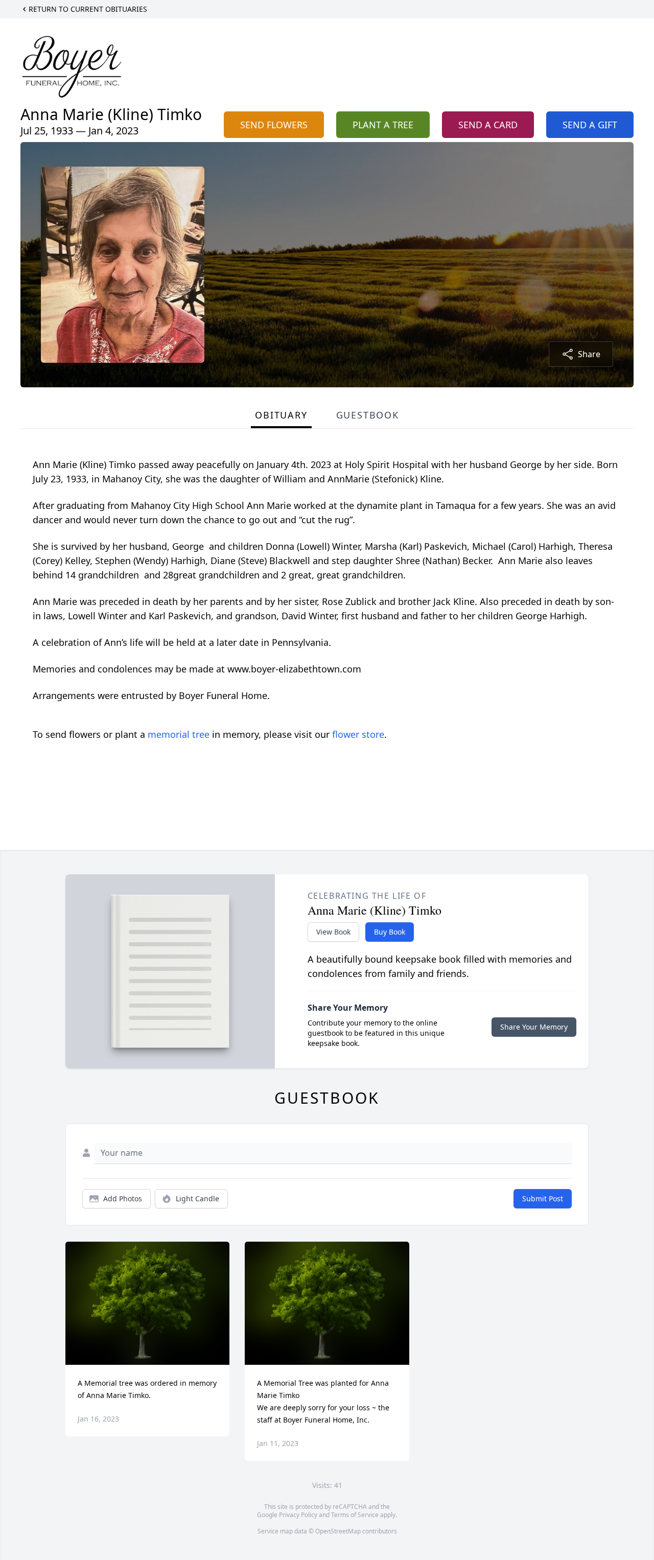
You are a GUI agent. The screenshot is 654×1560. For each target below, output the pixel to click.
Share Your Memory (534, 1027)
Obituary (281, 415)
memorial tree (178, 734)
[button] (147, 1303)
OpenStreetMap (338, 1531)
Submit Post (542, 1198)
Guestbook (367, 415)
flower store (358, 734)
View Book (333, 932)
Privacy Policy (298, 1514)
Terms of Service (355, 1514)
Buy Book (389, 932)
